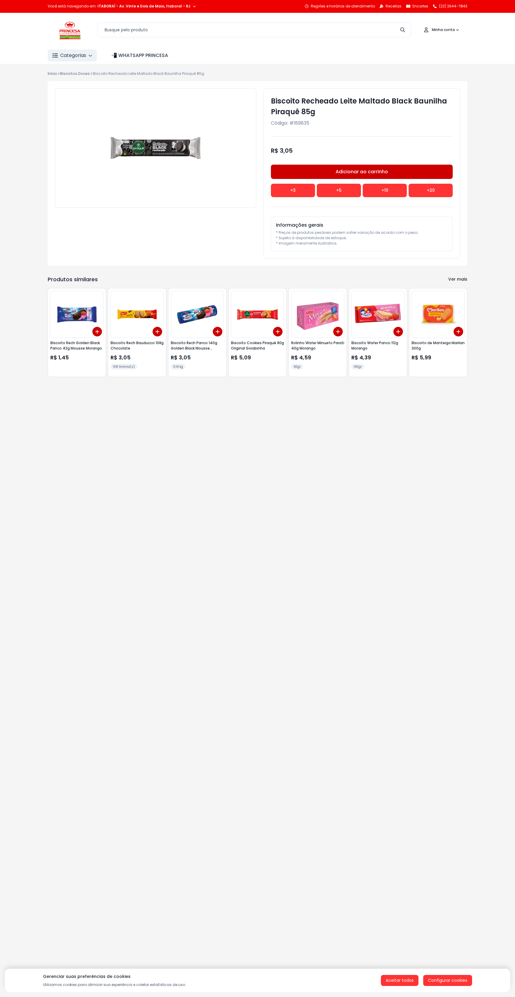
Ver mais (457, 279)
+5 (339, 190)
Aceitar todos (400, 980)
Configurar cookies (447, 980)
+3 (293, 190)
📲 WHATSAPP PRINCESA (139, 55)
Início (52, 73)
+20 (431, 190)
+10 (384, 190)
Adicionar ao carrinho (362, 171)
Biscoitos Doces (75, 73)
